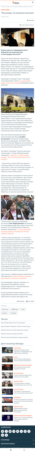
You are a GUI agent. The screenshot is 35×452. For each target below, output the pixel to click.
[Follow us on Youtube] (10, 431)
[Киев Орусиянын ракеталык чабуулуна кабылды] (7, 367)
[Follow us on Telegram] (13, 431)
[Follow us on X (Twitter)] (6, 431)
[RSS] (2, 435)
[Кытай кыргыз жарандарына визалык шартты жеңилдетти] (7, 359)
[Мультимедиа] (10, 450)
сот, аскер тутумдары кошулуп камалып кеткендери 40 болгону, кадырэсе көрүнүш (16, 231)
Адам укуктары (18, 381)
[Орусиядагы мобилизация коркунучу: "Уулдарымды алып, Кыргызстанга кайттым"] (7, 350)
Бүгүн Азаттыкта (18, 373)
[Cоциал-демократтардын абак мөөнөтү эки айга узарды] (7, 375)
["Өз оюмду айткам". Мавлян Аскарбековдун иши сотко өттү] (7, 384)
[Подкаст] (6, 435)
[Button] (30, 20)
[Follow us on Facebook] (2, 431)
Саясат (16, 357)
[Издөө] (24, 450)
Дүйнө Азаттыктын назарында (23, 365)
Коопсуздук (5, 10)
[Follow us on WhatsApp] (28, 431)
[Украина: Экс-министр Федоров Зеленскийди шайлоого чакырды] (7, 418)
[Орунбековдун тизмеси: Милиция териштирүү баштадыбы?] (7, 409)
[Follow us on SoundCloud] (21, 431)
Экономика (17, 397)
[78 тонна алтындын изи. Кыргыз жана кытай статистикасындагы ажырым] (7, 400)
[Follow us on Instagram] (25, 431)
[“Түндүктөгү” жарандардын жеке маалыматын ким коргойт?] (7, 392)
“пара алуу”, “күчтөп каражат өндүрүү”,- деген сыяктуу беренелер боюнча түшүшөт (15, 157)
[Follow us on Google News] (17, 431)
